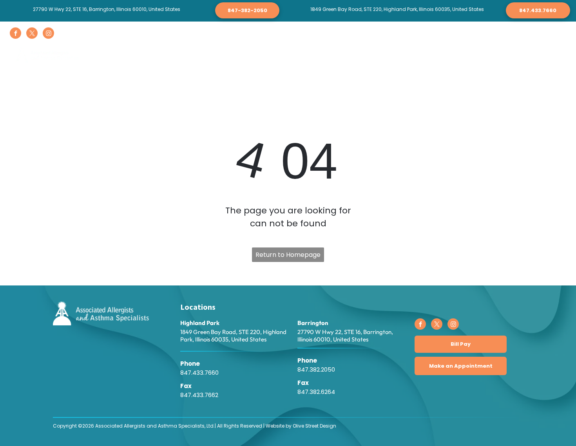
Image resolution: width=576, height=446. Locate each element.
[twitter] (32, 34)
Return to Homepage (288, 254)
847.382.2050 (316, 369)
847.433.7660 (199, 372)
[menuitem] (159, 56)
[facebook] (15, 34)
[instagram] (48, 34)
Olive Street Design (314, 426)
